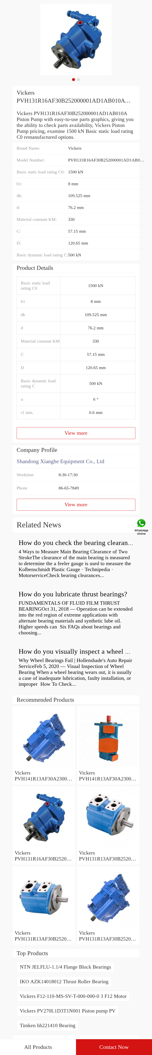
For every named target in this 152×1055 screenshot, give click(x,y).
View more (76, 433)
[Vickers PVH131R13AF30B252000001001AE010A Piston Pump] (44, 927)
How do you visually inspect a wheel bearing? (84, 651)
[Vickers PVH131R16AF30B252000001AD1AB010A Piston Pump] (44, 847)
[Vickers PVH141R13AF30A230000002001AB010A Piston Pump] (44, 767)
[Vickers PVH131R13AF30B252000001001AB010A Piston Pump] (108, 927)
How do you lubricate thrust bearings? (73, 594)
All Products (38, 1047)
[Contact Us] (141, 527)
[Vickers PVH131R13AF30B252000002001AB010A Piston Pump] (108, 847)
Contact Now (114, 1047)
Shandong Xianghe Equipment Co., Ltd (60, 461)
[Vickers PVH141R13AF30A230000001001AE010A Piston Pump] (108, 767)
